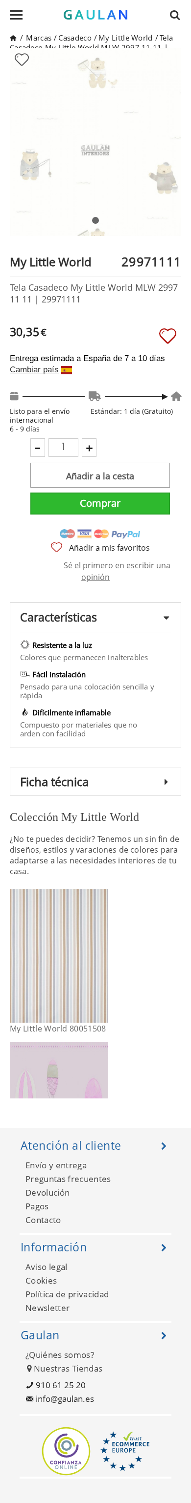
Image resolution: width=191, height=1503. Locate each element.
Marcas (38, 38)
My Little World (125, 38)
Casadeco (74, 38)
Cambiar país (34, 369)
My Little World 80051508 (58, 1028)
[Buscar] (178, 14)
